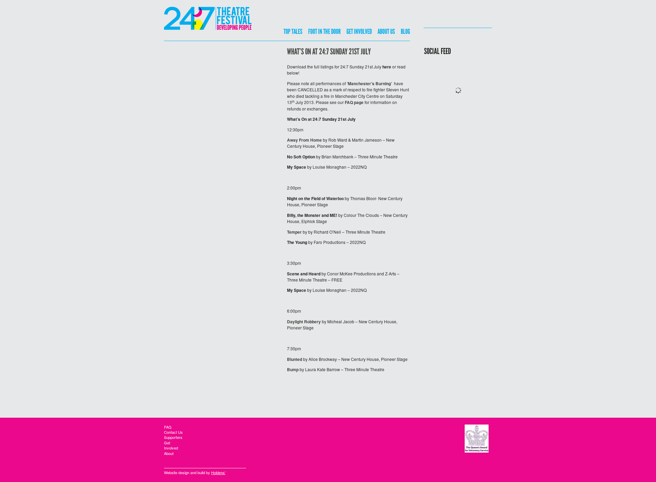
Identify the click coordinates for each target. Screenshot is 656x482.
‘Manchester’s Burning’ (369, 83)
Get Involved (359, 32)
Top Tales (293, 32)
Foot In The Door (324, 32)
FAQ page (354, 102)
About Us (386, 32)
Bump (293, 369)
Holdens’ (218, 472)
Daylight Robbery (304, 321)
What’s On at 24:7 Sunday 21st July (329, 52)
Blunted (294, 359)
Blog (405, 32)
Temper (294, 232)
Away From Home (304, 140)
